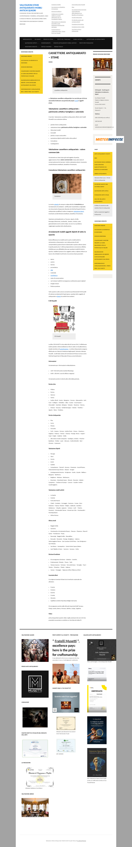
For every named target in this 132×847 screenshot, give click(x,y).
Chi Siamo (38, 39)
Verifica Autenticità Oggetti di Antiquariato (102, 213)
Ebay (73, 7)
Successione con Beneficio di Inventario (29, 62)
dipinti (59, 296)
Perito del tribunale (63, 39)
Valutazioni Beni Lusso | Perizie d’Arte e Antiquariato (102, 179)
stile (52, 270)
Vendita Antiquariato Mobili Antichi (65, 43)
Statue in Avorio (46, 46)
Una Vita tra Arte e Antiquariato (100, 200)
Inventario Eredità (56, 4)
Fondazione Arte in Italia (78, 27)
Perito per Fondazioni (86, 43)
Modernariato (46, 43)
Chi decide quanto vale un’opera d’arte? (101, 185)
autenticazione (64, 349)
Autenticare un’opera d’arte (96, 39)
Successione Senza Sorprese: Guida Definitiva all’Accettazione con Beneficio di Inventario (103, 166)
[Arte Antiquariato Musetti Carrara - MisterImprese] (109, 139)
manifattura (54, 275)
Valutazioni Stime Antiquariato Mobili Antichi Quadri (31, 8)
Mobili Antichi (77, 39)
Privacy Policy (58, 46)
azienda (56, 204)
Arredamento (27, 39)
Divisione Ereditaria (56, 11)
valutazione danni (79, 211)
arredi (76, 101)
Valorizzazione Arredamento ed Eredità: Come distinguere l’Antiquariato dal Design (30, 83)
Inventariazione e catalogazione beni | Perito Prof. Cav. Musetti (58, 31)
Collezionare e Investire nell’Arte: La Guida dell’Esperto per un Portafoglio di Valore (30, 74)
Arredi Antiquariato (77, 17)
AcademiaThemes (81, 840)
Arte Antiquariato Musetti (78, 4)
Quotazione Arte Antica (78, 24)
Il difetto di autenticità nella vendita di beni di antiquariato (102, 207)
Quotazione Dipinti (31, 43)
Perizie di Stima (48, 39)
